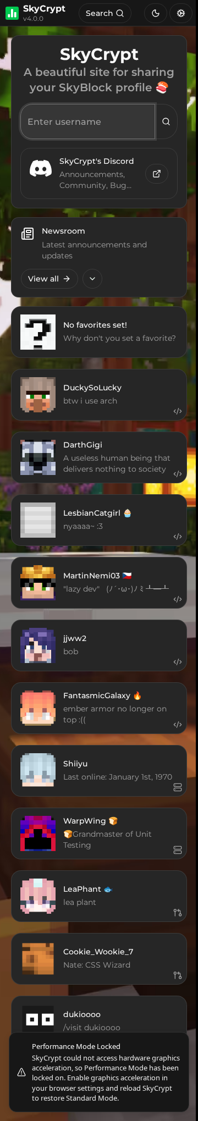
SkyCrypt (44, 8)
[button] (177, 411)
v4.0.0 (33, 18)
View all (43, 279)
